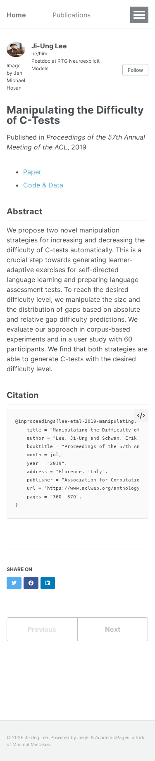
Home (16, 15)
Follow (135, 70)
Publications (71, 15)
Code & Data (43, 185)
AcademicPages (112, 737)
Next (112, 629)
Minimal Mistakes (31, 744)
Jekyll (83, 737)
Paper (32, 172)
